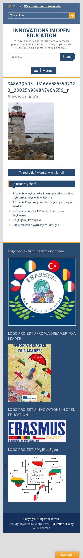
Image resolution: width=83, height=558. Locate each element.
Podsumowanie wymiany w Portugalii (36, 225)
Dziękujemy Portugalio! (27, 220)
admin (36, 96)
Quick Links (17, 15)
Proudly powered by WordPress (29, 524)
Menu (47, 70)
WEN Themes (41, 528)
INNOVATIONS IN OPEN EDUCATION (41, 33)
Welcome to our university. (42, 6)
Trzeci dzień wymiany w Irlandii (41, 172)
